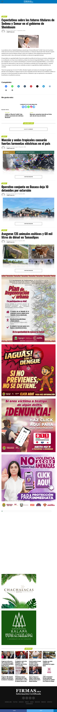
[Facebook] (23, 107)
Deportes (49, 702)
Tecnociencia (29, 703)
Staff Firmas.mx (10, 31)
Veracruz (21, 702)
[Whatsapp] (28, 107)
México (27, 702)
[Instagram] (31, 107)
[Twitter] (26, 107)
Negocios (37, 702)
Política (15, 702)
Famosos (43, 702)
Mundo (32, 702)
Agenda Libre (8, 702)
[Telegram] (34, 107)
